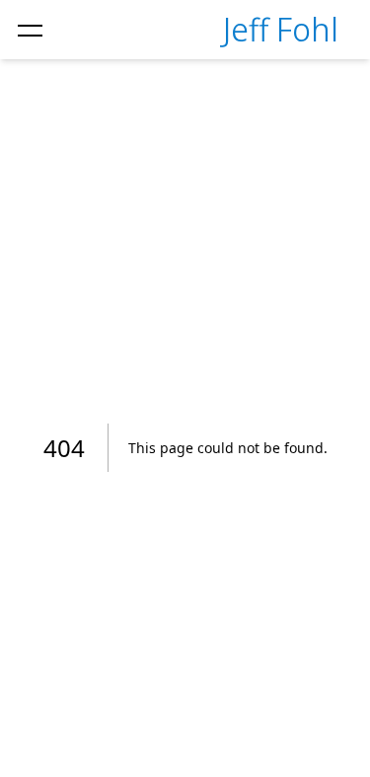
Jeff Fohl (280, 29)
